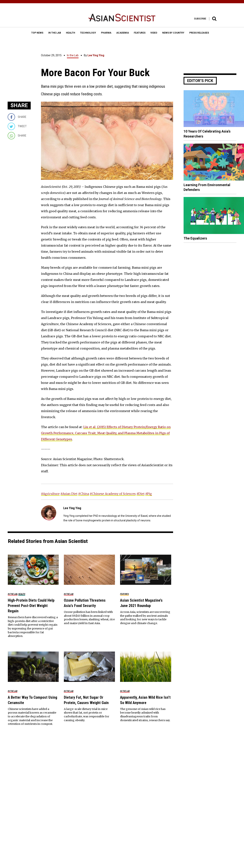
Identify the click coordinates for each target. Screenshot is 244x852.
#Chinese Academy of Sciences (113, 494)
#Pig (148, 494)
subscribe (200, 18)
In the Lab (73, 55)
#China (83, 494)
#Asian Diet (68, 494)
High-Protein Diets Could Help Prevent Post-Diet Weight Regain (31, 605)
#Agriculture (50, 494)
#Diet (140, 494)
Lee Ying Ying (95, 55)
